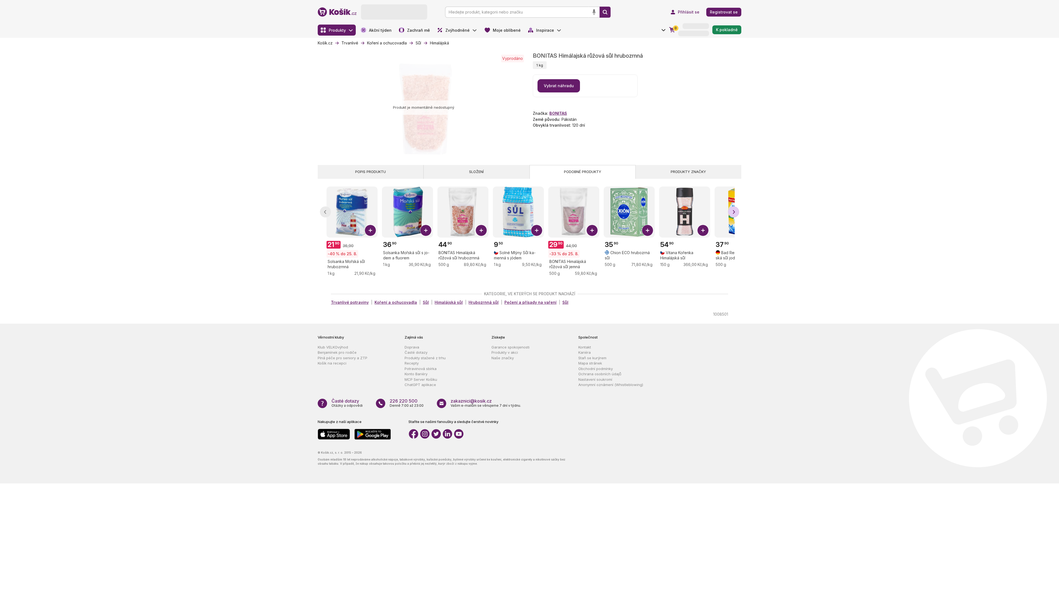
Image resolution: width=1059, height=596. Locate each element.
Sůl (426, 302)
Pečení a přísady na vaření (530, 302)
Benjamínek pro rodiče (337, 352)
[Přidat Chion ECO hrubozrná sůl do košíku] (647, 230)
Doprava (412, 347)
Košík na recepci (332, 363)
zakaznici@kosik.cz (471, 401)
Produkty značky (688, 171)
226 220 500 (404, 401)
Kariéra (584, 352)
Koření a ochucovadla (396, 302)
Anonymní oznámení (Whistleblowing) (610, 384)
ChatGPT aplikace (420, 384)
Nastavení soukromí (595, 379)
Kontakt (584, 347)
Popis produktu (370, 171)
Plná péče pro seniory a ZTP (342, 358)
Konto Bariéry (416, 374)
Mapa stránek (590, 363)
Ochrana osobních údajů (599, 374)
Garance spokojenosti (510, 347)
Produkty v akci (504, 352)
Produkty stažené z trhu (425, 358)
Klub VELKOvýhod (333, 347)
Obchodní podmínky (595, 368)
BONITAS (558, 113)
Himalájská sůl (449, 302)
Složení (476, 171)
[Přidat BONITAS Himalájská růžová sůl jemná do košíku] (592, 230)
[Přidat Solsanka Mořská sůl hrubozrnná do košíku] (370, 230)
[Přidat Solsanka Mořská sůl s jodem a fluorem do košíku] (425, 230)
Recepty (412, 363)
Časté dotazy (416, 352)
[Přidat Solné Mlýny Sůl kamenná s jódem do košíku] (536, 230)
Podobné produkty (582, 171)
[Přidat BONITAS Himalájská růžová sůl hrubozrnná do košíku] (481, 230)
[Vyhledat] (605, 12)
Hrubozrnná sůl (484, 302)
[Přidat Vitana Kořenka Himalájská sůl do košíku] (702, 230)
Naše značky (502, 358)
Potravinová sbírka (421, 368)
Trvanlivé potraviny (350, 302)
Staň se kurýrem (592, 358)
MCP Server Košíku (421, 379)
